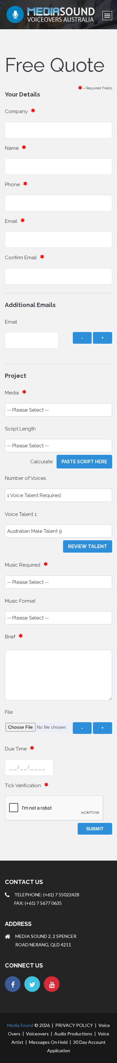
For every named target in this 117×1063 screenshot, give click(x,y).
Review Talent (87, 546)
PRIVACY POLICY (74, 1025)
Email (11, 221)
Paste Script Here (84, 461)
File (9, 712)
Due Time (16, 749)
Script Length (20, 429)
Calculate (43, 462)
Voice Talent (19, 514)
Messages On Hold (48, 1042)
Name (12, 148)
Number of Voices (25, 478)
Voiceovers (37, 1033)
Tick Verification (23, 785)
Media (12, 393)
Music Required (22, 565)
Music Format (20, 601)
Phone (12, 184)
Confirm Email (21, 258)
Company (16, 111)
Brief (10, 637)
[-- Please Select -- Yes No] (58, 582)
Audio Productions (73, 1033)
